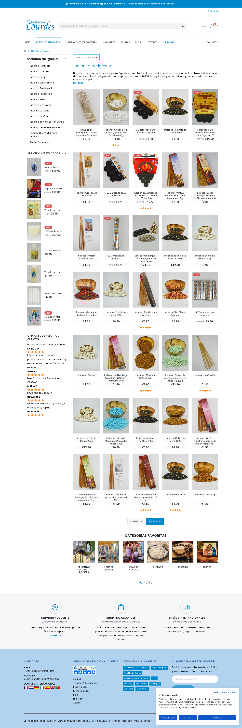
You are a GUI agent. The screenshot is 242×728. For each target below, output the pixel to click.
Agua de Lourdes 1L (54, 167)
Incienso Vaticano (39, 110)
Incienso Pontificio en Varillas (145, 313)
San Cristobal (142, 689)
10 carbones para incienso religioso (145, 131)
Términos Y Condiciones (85, 682)
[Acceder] (204, 26)
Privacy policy (80, 686)
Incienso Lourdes (39, 71)
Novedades (109, 42)
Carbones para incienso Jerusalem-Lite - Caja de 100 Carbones (204, 133)
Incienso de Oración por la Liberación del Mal (116, 497)
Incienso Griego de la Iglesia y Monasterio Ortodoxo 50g (116, 132)
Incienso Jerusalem (40, 105)
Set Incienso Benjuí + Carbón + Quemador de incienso (145, 258)
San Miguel (155, 683)
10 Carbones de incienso (116, 257)
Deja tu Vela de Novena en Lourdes (54, 188)
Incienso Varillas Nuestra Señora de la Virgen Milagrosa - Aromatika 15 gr (205, 442)
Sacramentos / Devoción (81, 42)
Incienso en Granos (40, 116)
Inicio (27, 42)
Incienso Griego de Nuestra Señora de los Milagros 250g (175, 378)
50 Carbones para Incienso (205, 313)
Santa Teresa (141, 683)
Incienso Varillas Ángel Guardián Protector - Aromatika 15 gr (116, 378)
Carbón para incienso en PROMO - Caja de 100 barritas (145, 195)
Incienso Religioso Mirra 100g (175, 439)
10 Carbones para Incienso (116, 194)
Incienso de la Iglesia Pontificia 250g (175, 257)
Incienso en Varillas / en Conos (47, 121)
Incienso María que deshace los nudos (86, 313)
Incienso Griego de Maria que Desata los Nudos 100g (116, 441)
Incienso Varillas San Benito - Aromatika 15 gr (145, 497)
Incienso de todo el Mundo (45, 127)
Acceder (213, 11)
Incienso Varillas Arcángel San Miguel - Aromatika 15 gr (175, 195)
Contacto (212, 42)
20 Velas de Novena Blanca (54, 231)
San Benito (128, 689)
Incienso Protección (41, 93)
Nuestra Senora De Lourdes (136, 667)
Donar (171, 42)
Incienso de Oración (204, 375)
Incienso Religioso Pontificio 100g (145, 439)
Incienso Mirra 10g (205, 494)
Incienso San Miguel (41, 88)
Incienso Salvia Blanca (42, 82)
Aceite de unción (52, 250)
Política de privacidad (225, 692)
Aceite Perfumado (40, 142)
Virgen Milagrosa (159, 667)
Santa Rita (128, 683)
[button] (214, 26)
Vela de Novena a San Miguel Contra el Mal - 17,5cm (54, 210)
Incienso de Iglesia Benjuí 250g (86, 439)
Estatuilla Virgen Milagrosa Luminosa (54, 316)
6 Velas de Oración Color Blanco (54, 293)
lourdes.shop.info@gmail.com (39, 670)
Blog (138, 42)
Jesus (154, 678)
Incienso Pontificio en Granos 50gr (175, 131)
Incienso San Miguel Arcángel (175, 313)
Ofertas (125, 42)
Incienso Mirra (38, 99)
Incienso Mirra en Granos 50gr (145, 376)
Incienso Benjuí (86, 375)
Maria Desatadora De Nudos (136, 678)
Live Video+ (153, 42)
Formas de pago (81, 690)
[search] (183, 26)
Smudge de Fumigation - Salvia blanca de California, (86, 132)
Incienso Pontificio (175, 494)
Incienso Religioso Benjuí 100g (116, 313)
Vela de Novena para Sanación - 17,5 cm (54, 272)
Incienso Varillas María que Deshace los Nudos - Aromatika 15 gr (204, 196)
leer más (78, 82)
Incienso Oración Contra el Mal (86, 257)
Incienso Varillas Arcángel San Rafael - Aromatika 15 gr (86, 497)
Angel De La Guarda (132, 673)
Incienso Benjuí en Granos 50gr (205, 257)
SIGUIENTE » (155, 521)
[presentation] (70, 562)
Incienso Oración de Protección (86, 194)
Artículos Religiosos (48, 42)
